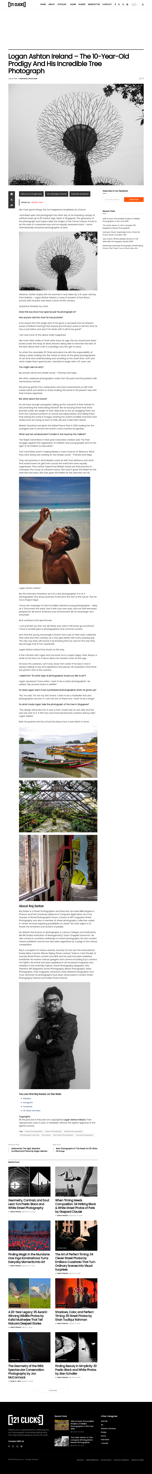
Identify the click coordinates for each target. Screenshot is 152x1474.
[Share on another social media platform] (11, 205)
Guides (81, 4)
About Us (80, 1460)
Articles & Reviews (108, 1428)
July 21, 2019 (12, 78)
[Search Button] (143, 4)
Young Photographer (84, 1135)
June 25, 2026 (75, 1323)
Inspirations (15, 1194)
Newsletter (94, 4)
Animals (104, 1421)
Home (43, 4)
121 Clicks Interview (31, 1110)
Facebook (27, 1106)
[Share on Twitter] (11, 200)
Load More (53, 1390)
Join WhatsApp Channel (56, 194)
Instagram (28, 1102)
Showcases (32, 78)
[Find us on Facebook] (115, 4)
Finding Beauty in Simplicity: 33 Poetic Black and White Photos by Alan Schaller (76, 1370)
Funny (103, 1436)
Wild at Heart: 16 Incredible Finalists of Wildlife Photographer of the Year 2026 (82, 1425)
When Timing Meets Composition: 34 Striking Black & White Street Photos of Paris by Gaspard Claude (75, 1206)
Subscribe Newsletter (80, 194)
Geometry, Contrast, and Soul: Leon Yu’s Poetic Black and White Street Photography (28, 1204)
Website (27, 1098)
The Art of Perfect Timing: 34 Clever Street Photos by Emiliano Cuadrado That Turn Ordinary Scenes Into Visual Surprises (75, 1261)
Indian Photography (53, 1131)
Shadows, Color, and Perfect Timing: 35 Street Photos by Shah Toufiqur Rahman (74, 1316)
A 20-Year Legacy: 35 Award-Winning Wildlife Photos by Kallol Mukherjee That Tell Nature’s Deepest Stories (28, 1317)
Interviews (24, 78)
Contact (107, 4)
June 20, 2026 (76, 1377)
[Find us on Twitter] (123, 4)
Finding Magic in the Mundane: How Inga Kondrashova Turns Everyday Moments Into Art (29, 1258)
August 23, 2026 (30, 1212)
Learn (73, 4)
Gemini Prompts (137, 1460)
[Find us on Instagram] (119, 4)
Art (102, 1425)
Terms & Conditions (121, 1460)
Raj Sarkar (46, 1135)
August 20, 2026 (77, 1215)
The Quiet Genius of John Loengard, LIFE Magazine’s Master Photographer (82, 1440)
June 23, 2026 (28, 1381)
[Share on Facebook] (11, 194)
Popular (62, 4)
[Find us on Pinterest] (127, 4)
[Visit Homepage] (17, 4)
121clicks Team (37, 202)
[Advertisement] (76, 29)
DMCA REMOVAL (92, 1460)
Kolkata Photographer (73, 1131)
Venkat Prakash (15, 1212)
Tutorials (104, 1443)
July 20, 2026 (75, 1273)
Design (104, 1432)
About (51, 4)
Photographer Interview (29, 1135)
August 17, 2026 (29, 1266)
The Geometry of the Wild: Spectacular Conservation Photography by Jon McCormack (26, 1371)
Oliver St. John (15, 1381)
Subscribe (134, 199)
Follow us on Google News (31, 194)
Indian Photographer (33, 1131)
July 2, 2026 (28, 1327)
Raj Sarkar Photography (63, 1135)
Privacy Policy (106, 1460)
